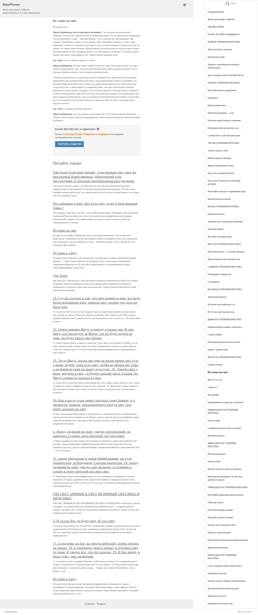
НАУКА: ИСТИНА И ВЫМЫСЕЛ (224, 34)
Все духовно (213, 394)
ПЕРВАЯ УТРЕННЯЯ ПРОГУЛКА (224, 41)
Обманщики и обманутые (219, 274)
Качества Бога (214, 461)
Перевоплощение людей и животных (225, 326)
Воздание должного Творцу (220, 517)
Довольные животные (218, 547)
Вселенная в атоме (216, 56)
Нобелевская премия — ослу (221, 112)
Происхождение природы (219, 158)
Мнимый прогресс (216, 435)
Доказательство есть (217, 595)
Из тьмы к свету (65, 579)
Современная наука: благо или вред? (224, 428)
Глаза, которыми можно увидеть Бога (225, 565)
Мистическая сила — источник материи (226, 251)
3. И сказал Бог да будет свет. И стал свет (84, 521)
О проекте (90, 604)
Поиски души (214, 420)
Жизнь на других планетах (220, 49)
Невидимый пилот (216, 213)
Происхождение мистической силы (224, 259)
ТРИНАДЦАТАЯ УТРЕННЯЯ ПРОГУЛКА (228, 487)
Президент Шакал (216, 229)
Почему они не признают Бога (222, 524)
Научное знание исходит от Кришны (224, 468)
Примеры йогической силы (220, 603)
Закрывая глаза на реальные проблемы (225, 221)
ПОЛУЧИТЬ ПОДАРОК (69, 144)
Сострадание (213, 281)
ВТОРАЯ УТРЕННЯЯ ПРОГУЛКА (224, 82)
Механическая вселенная (219, 198)
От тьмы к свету (65, 253)
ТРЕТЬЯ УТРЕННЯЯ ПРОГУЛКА (223, 142)
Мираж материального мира (221, 165)
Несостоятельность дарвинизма (222, 90)
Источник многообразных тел (221, 304)
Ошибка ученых (215, 364)
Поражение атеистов (217, 573)
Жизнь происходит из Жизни (221, 19)
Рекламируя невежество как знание (224, 342)
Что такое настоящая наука (220, 236)
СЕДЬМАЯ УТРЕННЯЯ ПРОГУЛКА (225, 266)
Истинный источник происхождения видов (228, 539)
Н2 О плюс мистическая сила (221, 311)
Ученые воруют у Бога (218, 150)
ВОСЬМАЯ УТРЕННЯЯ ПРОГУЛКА (225, 289)
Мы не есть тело (215, 379)
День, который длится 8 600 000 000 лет (226, 75)
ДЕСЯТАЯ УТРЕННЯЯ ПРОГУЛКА (225, 357)
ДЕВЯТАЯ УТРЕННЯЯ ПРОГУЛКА (225, 319)
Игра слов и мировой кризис (221, 173)
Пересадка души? (216, 502)
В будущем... (213, 97)
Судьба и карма (215, 334)
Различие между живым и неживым (224, 120)
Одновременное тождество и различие (225, 402)
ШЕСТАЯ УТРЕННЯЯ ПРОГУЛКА (224, 244)
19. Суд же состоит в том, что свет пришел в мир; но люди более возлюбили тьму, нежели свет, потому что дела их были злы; (96, 302)
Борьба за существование (219, 532)
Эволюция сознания (217, 296)
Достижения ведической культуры (223, 588)
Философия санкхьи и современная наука (227, 191)
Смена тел (212, 387)
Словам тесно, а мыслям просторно (224, 135)
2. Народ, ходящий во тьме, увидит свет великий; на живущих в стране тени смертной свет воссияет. (92, 433)
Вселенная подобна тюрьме (220, 509)
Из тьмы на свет (65, 230)
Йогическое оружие (217, 453)
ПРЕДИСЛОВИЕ (216, 26)
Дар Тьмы (60, 275)
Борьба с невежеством (218, 349)
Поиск (230, 3)
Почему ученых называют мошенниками (226, 580)
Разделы (101, 604)
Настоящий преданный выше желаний (225, 494)
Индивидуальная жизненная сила (223, 127)
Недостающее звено (217, 105)
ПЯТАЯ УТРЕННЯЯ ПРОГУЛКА (223, 206)
